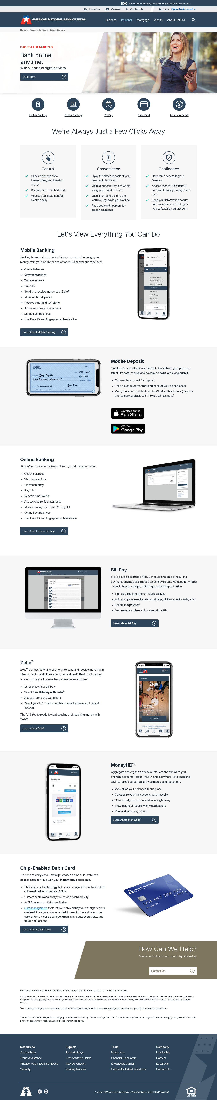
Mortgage (143, 20)
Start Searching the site (193, 20)
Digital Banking (57, 30)
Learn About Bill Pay (124, 623)
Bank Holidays (75, 1052)
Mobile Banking (38, 115)
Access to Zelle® (179, 115)
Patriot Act (117, 1052)
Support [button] (71, 1047)
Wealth (158, 20)
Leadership (163, 1052)
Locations (94, 9)
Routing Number (76, 1069)
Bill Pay (108, 115)
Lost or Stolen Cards (78, 1058)
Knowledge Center (122, 1063)
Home (23, 30)
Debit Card (144, 115)
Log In (166, 9)
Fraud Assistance (31, 1058)
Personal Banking (38, 30)
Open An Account (182, 9)
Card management (35, 908)
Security (25, 1069)
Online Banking (73, 115)
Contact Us (136, 9)
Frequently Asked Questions (128, 1069)
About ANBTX (176, 20)
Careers (115, 9)
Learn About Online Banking (38, 531)
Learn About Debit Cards (36, 929)
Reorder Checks (76, 1063)
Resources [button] (27, 1047)
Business (110, 20)
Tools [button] (114, 1047)
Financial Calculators (123, 1058)
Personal (126, 20)
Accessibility (28, 1052)
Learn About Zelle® (33, 728)
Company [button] (162, 1047)
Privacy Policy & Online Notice (39, 1063)
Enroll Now (28, 76)
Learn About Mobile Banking (38, 332)
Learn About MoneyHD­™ (127, 819)
